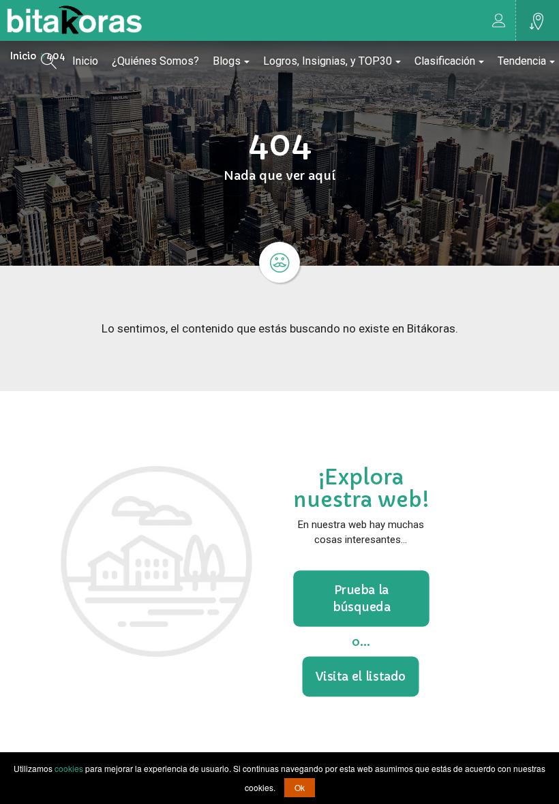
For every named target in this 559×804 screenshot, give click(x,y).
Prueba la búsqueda (361, 598)
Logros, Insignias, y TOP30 (327, 61)
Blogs (227, 61)
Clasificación (444, 61)
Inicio (85, 61)
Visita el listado (361, 675)
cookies (69, 768)
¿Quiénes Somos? (155, 61)
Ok (299, 787)
